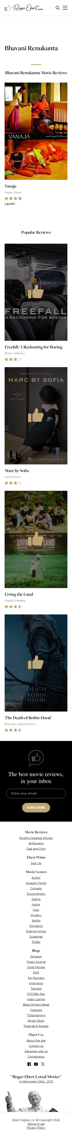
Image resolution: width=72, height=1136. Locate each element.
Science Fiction (36, 931)
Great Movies (36, 967)
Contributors (36, 1056)
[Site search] (58, 8)
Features (36, 1010)
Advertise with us (36, 1051)
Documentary (36, 894)
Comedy (36, 888)
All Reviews (36, 843)
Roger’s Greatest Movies (36, 838)
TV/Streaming (36, 1015)
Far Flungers (36, 978)
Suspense (36, 936)
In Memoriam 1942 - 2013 (36, 1081)
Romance (36, 926)
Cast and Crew (36, 848)
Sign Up (36, 863)
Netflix (36, 920)
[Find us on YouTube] (36, 1064)
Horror (36, 904)
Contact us (36, 1046)
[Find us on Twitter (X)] (43, 1064)
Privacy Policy (36, 1128)
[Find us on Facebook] (29, 1064)
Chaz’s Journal (36, 962)
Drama (36, 899)
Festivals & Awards (36, 1026)
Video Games (36, 999)
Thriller (36, 942)
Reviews (36, 956)
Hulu (36, 910)
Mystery (36, 915)
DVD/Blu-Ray (36, 994)
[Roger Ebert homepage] (24, 8)
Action (36, 878)
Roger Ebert (36, 1020)
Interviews (36, 983)
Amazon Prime (36, 883)
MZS (36, 972)
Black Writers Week (36, 1004)
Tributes (36, 988)
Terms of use (36, 1124)
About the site (36, 1040)
